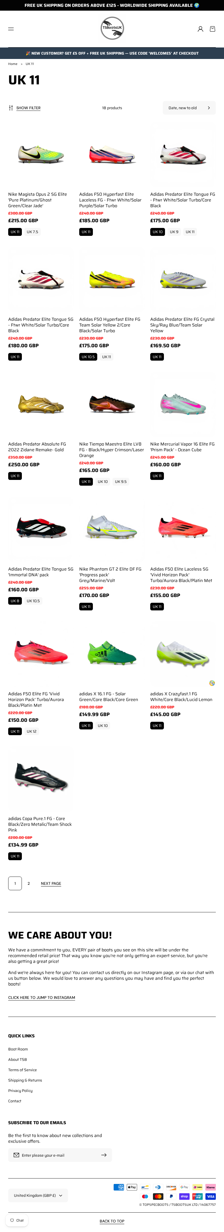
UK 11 (15, 232)
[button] (11, 29)
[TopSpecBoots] (112, 29)
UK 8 (15, 601)
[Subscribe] (105, 1155)
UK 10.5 (88, 357)
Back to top (112, 1221)
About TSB (17, 1059)
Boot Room (18, 1049)
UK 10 (158, 232)
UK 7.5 (32, 232)
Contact (14, 1100)
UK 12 (32, 731)
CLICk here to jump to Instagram (41, 997)
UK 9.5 (121, 482)
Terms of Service (22, 1070)
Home (12, 63)
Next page (51, 883)
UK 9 (174, 232)
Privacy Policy (20, 1091)
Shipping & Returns (25, 1080)
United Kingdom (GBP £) (35, 1195)
